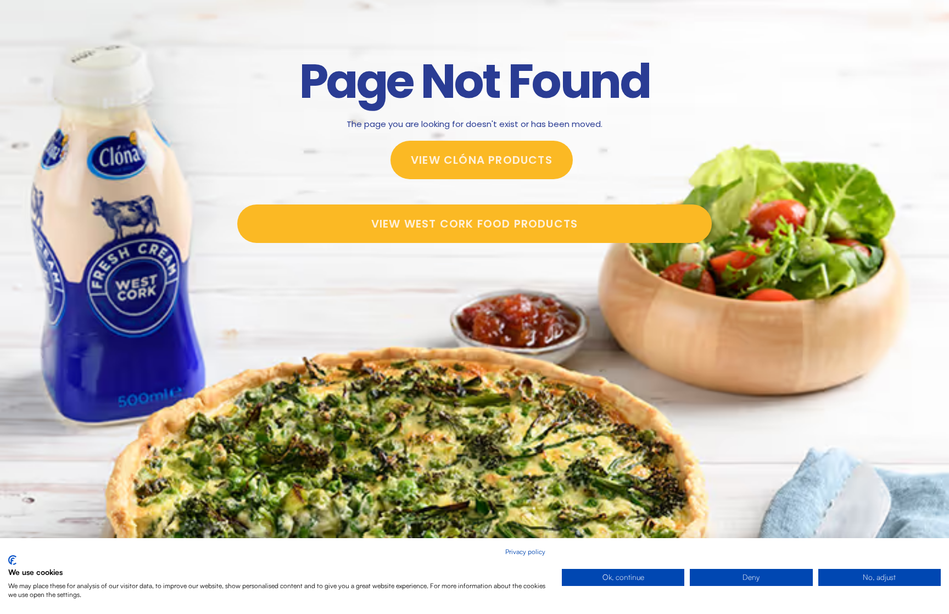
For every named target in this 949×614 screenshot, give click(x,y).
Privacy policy (525, 551)
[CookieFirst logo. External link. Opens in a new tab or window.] (12, 560)
